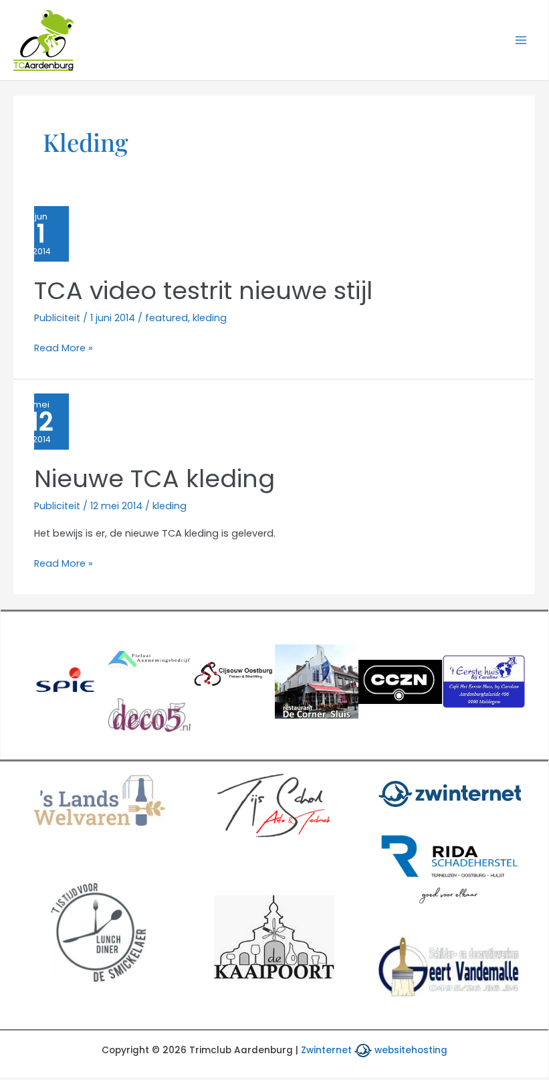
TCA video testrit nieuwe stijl (203, 291)
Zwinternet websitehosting (374, 1050)
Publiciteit (57, 318)
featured (166, 318)
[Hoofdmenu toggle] (521, 40)
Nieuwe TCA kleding (154, 479)
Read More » (63, 348)
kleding (210, 318)
